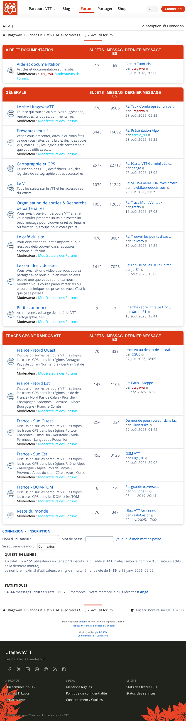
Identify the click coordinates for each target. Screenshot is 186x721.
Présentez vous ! (32, 130)
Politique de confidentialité (86, 693)
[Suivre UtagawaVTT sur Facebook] (9, 669)
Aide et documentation (29, 50)
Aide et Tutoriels (138, 63)
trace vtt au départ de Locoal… (149, 349)
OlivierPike (140, 425)
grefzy (136, 207)
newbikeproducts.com (149, 187)
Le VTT (23, 183)
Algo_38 (138, 458)
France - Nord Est (33, 383)
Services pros (15, 700)
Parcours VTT (41, 8)
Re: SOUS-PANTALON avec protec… (152, 183)
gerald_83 (139, 135)
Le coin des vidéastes (37, 265)
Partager (105, 8)
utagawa (46, 73)
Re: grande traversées (142, 486)
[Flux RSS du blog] (64, 669)
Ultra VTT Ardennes (140, 510)
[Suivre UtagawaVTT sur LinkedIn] (28, 669)
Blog (66, 8)
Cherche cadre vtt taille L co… (148, 307)
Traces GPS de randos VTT (33, 336)
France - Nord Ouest (36, 350)
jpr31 (136, 269)
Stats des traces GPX (141, 687)
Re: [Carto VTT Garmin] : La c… (149, 163)
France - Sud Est (32, 454)
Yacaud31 (139, 311)
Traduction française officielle (87, 625)
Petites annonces (33, 307)
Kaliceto (138, 241)
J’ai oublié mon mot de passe (138, 539)
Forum (86, 8)
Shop (122, 8)
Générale (16, 92)
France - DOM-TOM (35, 487)
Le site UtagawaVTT (35, 106)
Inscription (39, 531)
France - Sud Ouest (35, 420)
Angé (144, 592)
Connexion (173, 9)
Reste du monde (32, 511)
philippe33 (140, 491)
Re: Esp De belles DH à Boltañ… (149, 265)
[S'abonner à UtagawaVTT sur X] (19, 669)
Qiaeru (111, 625)
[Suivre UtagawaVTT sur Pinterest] (46, 669)
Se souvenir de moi (17, 546)
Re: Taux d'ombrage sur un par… (150, 106)
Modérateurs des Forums (58, 121)
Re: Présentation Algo (142, 130)
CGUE (136, 354)
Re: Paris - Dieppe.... (141, 382)
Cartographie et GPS (36, 164)
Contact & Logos (17, 693)
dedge (136, 168)
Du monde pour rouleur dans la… (151, 420)
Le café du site (30, 237)
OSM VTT (132, 453)
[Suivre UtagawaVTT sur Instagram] (37, 669)
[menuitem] (7, 26)
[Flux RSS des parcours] (55, 669)
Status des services (140, 693)
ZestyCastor (141, 515)
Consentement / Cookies (84, 700)
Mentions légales (79, 687)
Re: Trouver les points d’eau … (148, 236)
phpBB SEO (101, 632)
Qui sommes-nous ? (20, 687)
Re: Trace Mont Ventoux (143, 202)
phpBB (82, 621)
